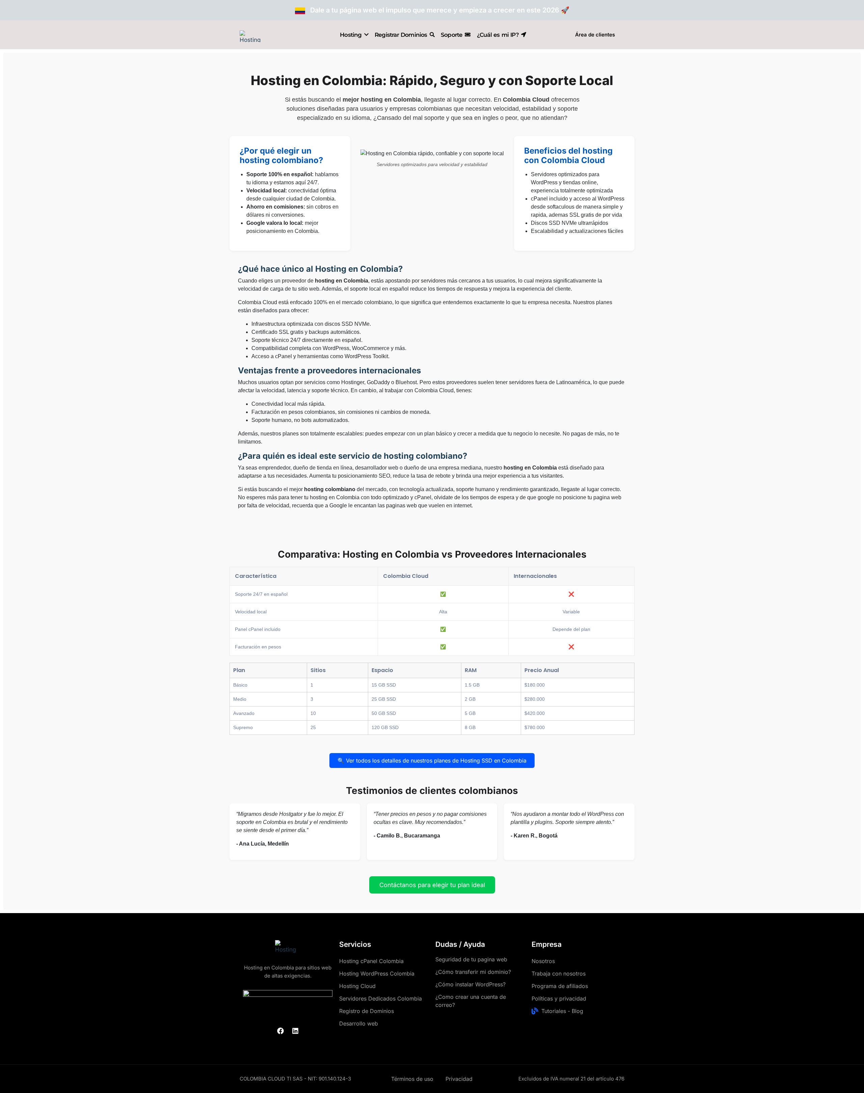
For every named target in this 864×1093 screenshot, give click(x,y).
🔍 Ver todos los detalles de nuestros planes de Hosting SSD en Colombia (432, 760)
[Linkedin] (295, 1030)
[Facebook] (280, 1030)
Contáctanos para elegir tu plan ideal (432, 884)
